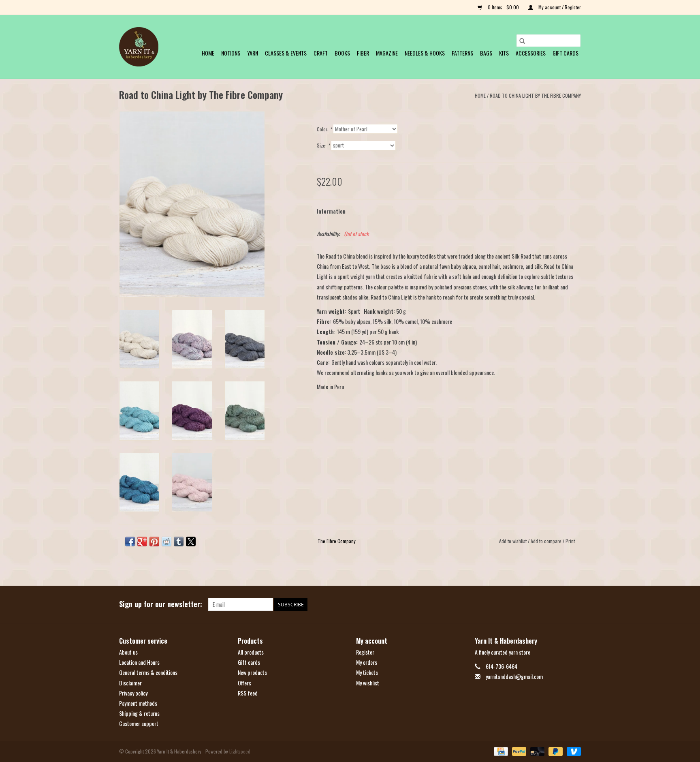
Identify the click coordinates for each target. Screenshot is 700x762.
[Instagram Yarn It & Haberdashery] (574, 604)
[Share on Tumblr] (179, 541)
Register (365, 652)
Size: (323, 145)
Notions (230, 53)
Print (570, 540)
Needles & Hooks (425, 53)
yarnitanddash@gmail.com (514, 676)
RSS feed (248, 693)
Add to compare (547, 540)
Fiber (363, 53)
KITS (504, 53)
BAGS (486, 53)
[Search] (522, 40)
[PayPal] (518, 750)
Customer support (138, 723)
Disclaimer (130, 683)
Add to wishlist (513, 540)
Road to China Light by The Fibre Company (535, 95)
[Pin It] (154, 541)
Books (342, 53)
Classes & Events (286, 53)
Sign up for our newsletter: (160, 604)
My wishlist (367, 683)
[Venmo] (572, 750)
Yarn (252, 53)
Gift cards (565, 53)
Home (208, 53)
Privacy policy (133, 693)
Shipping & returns (139, 713)
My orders (366, 662)
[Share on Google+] (142, 541)
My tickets (367, 672)
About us (128, 652)
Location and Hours (139, 662)
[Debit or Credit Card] (536, 750)
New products (252, 672)
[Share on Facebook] (130, 541)
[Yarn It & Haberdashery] (138, 46)
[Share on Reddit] (166, 541)
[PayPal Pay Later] (555, 750)
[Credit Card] (500, 750)
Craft (321, 53)
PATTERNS (462, 53)
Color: (324, 129)
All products (251, 652)
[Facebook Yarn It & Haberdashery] (560, 604)
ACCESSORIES (531, 53)
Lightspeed (239, 751)
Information (331, 211)
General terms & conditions (148, 672)
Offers (244, 683)
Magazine (387, 53)
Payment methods (138, 703)
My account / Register (559, 7)
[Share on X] (191, 541)
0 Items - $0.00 (503, 7)
